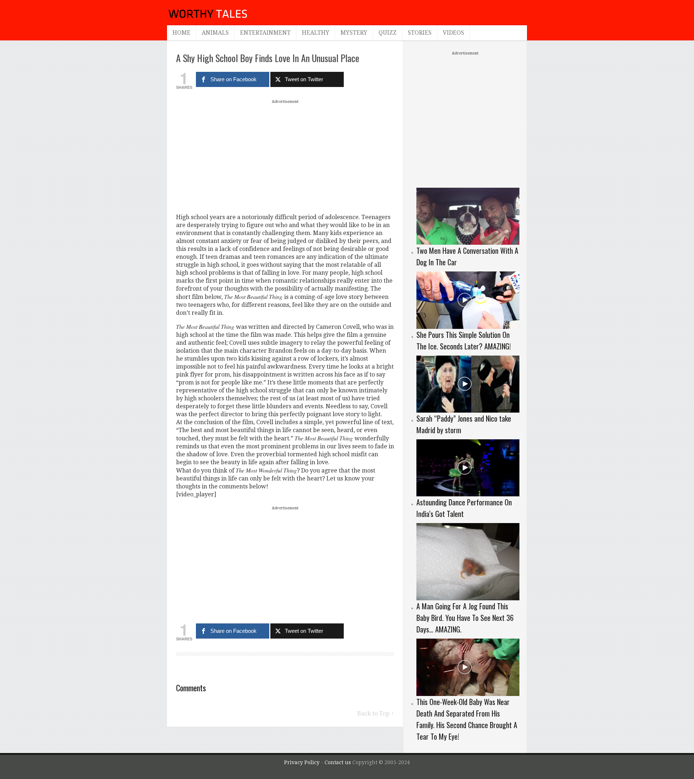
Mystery (353, 32)
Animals (215, 32)
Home (181, 32)
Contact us (338, 762)
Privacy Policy (302, 762)
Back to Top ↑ (375, 713)
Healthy (315, 32)
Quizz (387, 32)
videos (453, 32)
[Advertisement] (285, 156)
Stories (420, 32)
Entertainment (265, 32)
